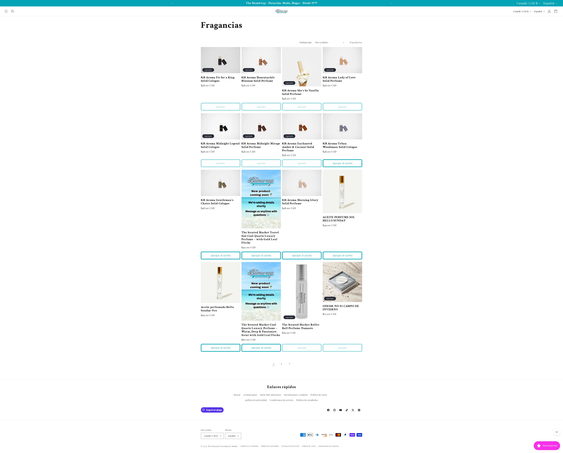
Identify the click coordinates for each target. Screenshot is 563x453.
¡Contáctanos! (250, 394)
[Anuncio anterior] (172, 3)
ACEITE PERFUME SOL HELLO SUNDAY (339, 219)
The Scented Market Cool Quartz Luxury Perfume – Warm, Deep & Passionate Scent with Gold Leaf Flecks (260, 330)
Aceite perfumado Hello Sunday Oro (217, 309)
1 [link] (273, 363)
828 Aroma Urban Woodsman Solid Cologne (340, 145)
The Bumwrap (213, 446)
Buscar (237, 394)
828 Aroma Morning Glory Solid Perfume (300, 201)
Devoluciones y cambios (296, 394)
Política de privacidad (269, 446)
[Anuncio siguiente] (391, 3)
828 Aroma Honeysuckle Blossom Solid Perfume (258, 79)
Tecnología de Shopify (229, 446)
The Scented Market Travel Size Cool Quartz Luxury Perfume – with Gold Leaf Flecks (260, 238)
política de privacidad (256, 400)
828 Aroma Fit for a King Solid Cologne (218, 79)
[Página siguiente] (289, 363)
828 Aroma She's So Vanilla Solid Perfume (300, 92)
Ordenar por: (306, 42)
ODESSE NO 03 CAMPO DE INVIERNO (341, 307)
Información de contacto (329, 446)
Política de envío (319, 394)
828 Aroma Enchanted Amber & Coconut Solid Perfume (298, 147)
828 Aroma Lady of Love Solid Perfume (339, 79)
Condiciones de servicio (281, 400)
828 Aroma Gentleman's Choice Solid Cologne (217, 201)
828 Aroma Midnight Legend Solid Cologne (220, 145)
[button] (6, 11)
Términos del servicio (290, 446)
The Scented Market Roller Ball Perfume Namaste (300, 326)
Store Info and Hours (270, 394)
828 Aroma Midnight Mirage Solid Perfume (260, 145)
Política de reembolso (307, 400)
